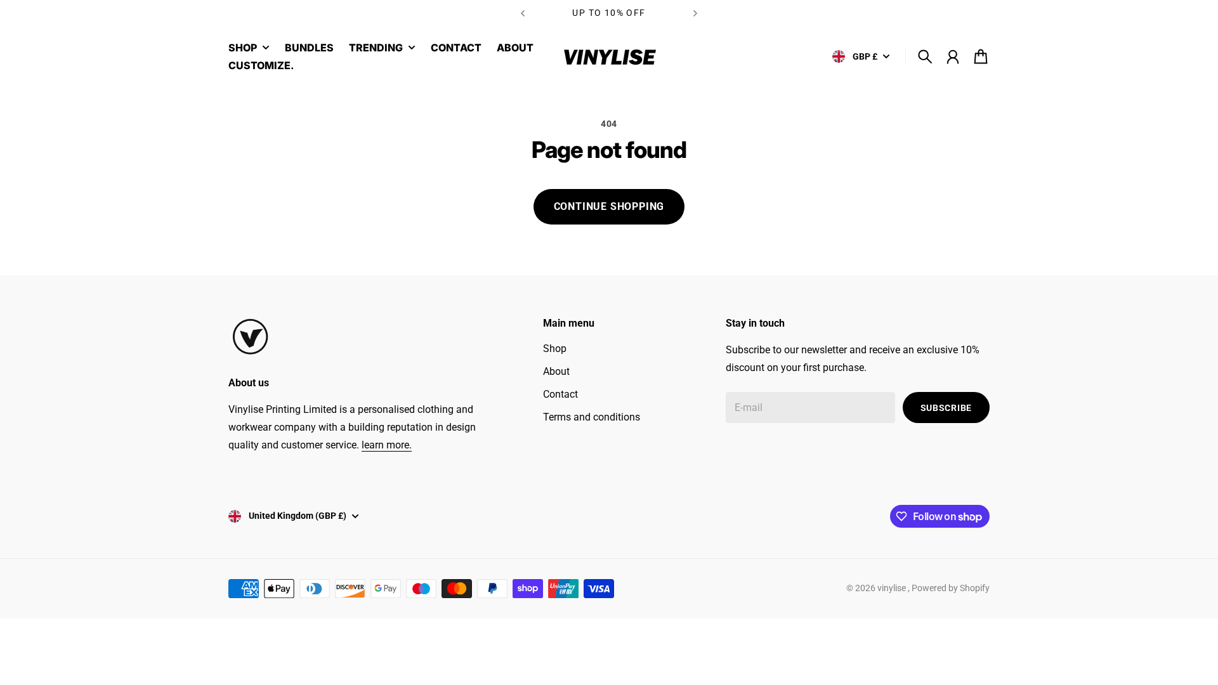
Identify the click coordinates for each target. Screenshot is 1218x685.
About (556, 371)
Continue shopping (609, 206)
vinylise (892, 588)
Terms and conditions (591, 417)
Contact (560, 394)
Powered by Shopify (951, 588)
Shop (554, 348)
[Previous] (522, 13)
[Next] (695, 13)
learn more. (387, 445)
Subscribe (946, 408)
